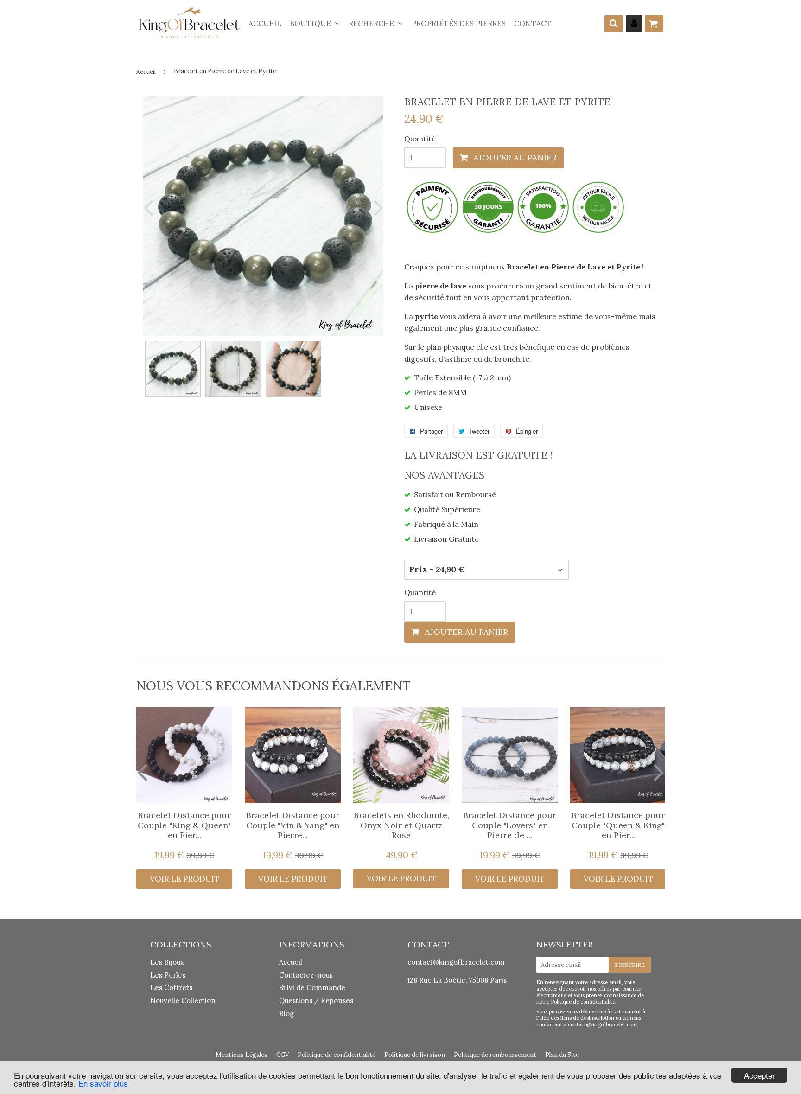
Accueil (264, 23)
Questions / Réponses (316, 1000)
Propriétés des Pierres (459, 23)
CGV (282, 1055)
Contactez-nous (306, 975)
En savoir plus (103, 1083)
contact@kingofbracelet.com (456, 962)
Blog (286, 1013)
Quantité (420, 138)
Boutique (311, 23)
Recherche (372, 23)
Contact (532, 23)
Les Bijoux (167, 962)
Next (376, 207)
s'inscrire (629, 964)
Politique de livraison (414, 1055)
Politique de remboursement (495, 1055)
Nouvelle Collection (183, 1000)
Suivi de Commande (312, 987)
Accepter (759, 1075)
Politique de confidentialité (583, 1001)
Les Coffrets (171, 987)
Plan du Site (562, 1055)
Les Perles (167, 975)
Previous (150, 207)
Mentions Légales (241, 1055)
